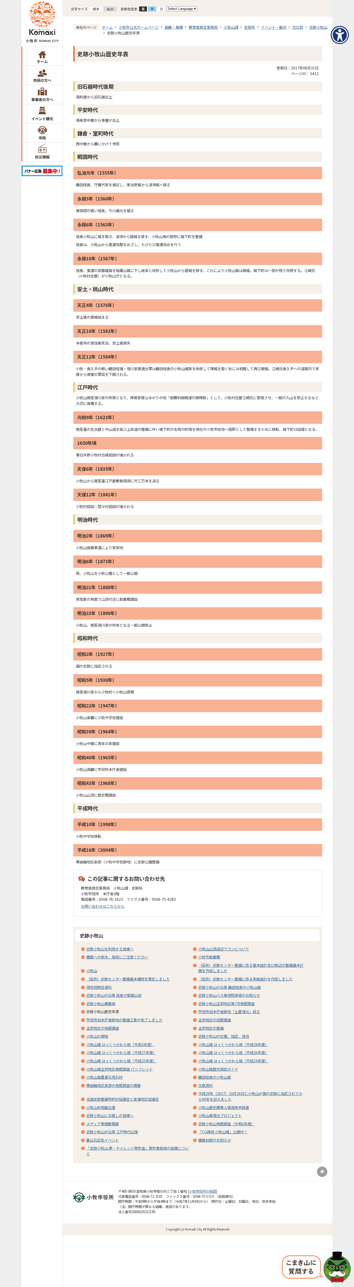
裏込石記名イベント (102, 1140)
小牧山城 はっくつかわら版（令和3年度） (120, 1044)
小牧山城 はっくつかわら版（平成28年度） (233, 1044)
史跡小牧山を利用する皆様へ (109, 949)
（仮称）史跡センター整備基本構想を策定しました (128, 979)
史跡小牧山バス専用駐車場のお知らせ (229, 995)
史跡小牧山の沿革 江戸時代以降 (112, 1131)
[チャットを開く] (316, 1267)
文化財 (297, 27)
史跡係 (249, 27)
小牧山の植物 (97, 1036)
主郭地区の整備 (211, 1028)
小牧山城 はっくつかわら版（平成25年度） (121, 1060)
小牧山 (91, 970)
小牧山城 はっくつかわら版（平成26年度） (233, 1052)
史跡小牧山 (318, 27)
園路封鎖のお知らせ (214, 1140)
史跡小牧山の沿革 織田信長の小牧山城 (229, 987)
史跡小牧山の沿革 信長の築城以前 (113, 995)
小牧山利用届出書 (100, 1107)
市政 (42, 137)
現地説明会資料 (99, 987)
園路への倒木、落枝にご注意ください (117, 957)
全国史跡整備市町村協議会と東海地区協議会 (122, 1099)
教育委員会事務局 (203, 27)
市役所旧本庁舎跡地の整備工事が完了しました (124, 1020)
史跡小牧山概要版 (100, 1003)
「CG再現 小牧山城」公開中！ (222, 1131)
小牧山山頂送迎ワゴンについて (223, 949)
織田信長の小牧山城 (214, 1077)
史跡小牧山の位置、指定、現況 (223, 1036)
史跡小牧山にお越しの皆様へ (109, 1115)
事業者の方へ (42, 99)
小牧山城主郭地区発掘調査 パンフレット (119, 1069)
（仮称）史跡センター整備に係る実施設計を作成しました (245, 979)
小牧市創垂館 (209, 957)
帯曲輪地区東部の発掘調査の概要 (113, 1085)
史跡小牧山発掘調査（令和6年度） (226, 1123)
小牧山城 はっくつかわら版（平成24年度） (233, 1060)
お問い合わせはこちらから (102, 906)
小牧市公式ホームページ (139, 27)
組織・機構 (174, 27)
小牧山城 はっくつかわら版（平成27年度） (121, 1052)
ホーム (42, 61)
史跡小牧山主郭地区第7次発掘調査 (226, 1003)
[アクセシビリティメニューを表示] (340, 35)
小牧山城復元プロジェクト (220, 1115)
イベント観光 (42, 118)
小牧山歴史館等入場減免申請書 (223, 1107)
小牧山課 (231, 27)
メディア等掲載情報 (102, 1123)
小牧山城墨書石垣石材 (104, 1077)
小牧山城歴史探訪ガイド (218, 1069)
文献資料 (205, 1085)
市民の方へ (42, 80)
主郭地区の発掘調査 (102, 1028)
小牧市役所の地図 (202, 1191)
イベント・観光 (273, 27)
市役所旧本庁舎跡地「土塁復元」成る (229, 1011)
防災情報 (42, 157)
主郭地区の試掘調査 (214, 1020)
